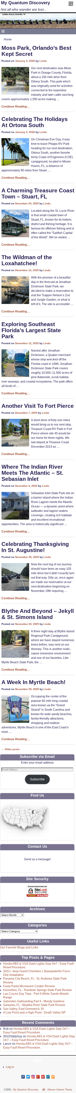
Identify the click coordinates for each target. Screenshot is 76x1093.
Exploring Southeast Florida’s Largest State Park (31, 330)
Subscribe (37, 779)
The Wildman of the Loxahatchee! (26, 260)
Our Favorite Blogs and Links (19, 947)
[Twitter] (28, 1077)
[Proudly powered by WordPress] (43, 1089)
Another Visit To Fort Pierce (37, 406)
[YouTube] (43, 1077)
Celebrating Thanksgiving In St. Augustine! (35, 547)
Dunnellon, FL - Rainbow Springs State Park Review (37, 990)
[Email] (48, 1077)
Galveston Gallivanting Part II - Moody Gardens (33, 1001)
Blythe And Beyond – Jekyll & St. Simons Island (37, 614)
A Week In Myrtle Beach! (33, 682)
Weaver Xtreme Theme (59, 1089)
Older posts (10, 749)
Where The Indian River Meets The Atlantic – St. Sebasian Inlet (32, 473)
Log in (10, 1066)
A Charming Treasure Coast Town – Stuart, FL (37, 193)
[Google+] (38, 1077)
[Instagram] (33, 1077)
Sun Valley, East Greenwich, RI (23, 1008)
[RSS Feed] (53, 1077)
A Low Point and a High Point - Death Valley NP (34, 1012)
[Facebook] (23, 1077)
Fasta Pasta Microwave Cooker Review (29, 986)
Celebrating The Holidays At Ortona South (34, 122)
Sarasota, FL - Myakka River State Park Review (34, 1004)
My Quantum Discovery (25, 2)
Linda (43, 60)
